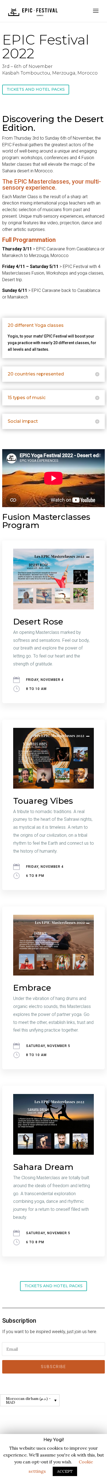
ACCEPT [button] (65, 1471)
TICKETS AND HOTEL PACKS (36, 89)
